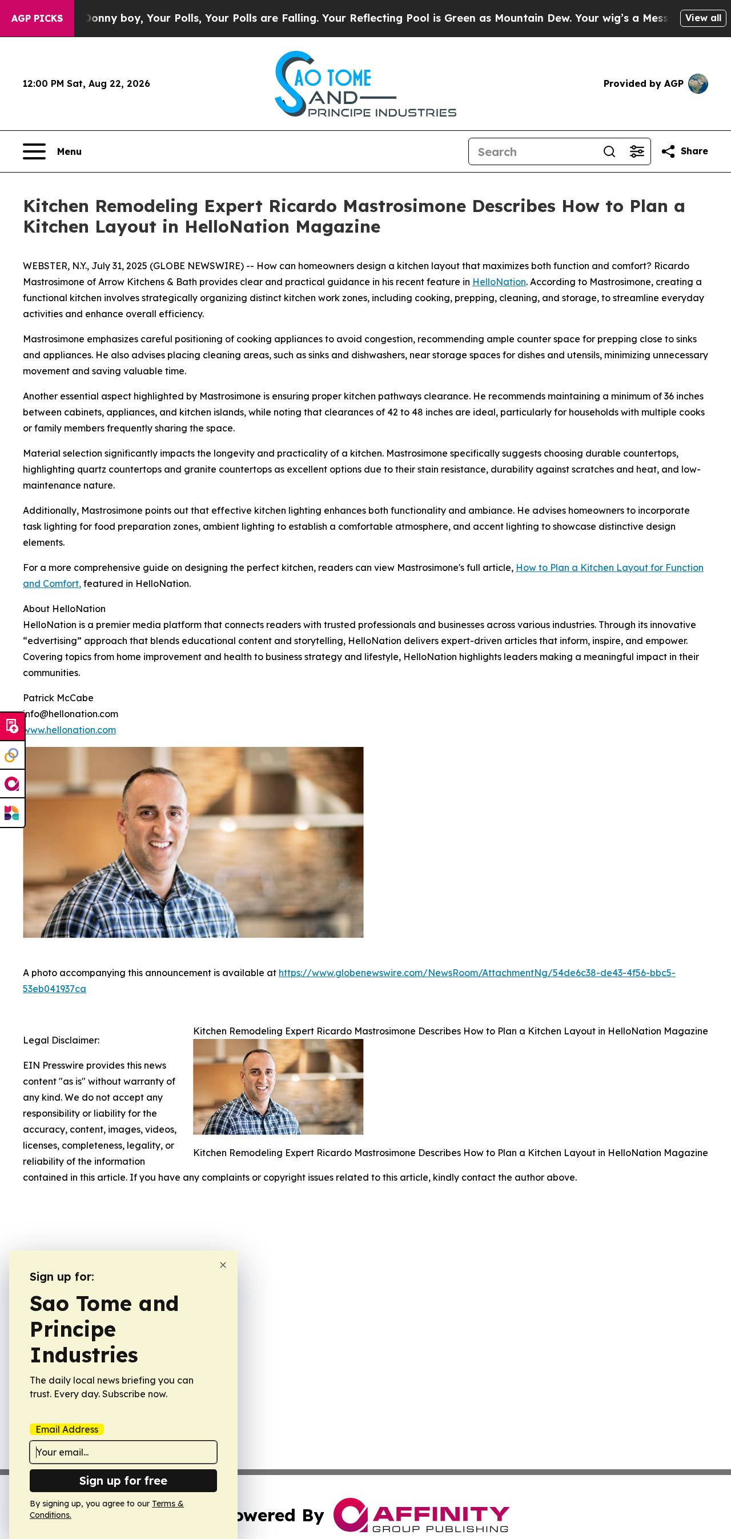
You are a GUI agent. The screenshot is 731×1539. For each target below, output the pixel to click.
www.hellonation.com (69, 729)
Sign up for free (123, 1480)
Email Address (66, 1429)
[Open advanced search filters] (636, 151)
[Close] (223, 1265)
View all (703, 17)
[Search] (609, 151)
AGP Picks (37, 18)
